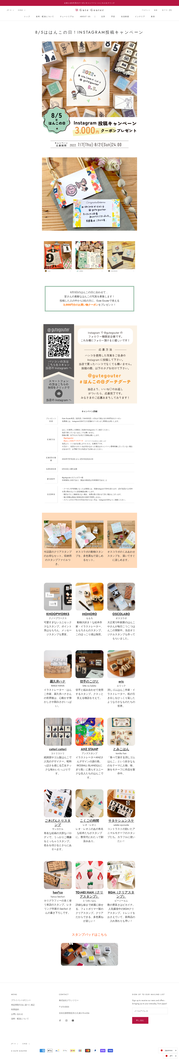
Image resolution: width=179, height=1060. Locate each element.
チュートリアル (67, 16)
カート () (167, 10)
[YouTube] (73, 1020)
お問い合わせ (17, 1014)
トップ (27, 16)
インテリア (140, 16)
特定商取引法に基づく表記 (23, 1004)
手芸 (113, 16)
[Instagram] (66, 1020)
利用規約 (15, 1009)
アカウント (146, 10)
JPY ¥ (9, 10)
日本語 (20, 10)
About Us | (87, 16)
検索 (155, 10)
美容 (153, 16)
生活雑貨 (125, 16)
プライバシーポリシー (21, 1000)
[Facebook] (60, 1020)
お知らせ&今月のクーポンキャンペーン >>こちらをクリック (89, 3)
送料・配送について (45, 16)
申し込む (140, 1020)
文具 (103, 16)
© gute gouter (19, 1051)
